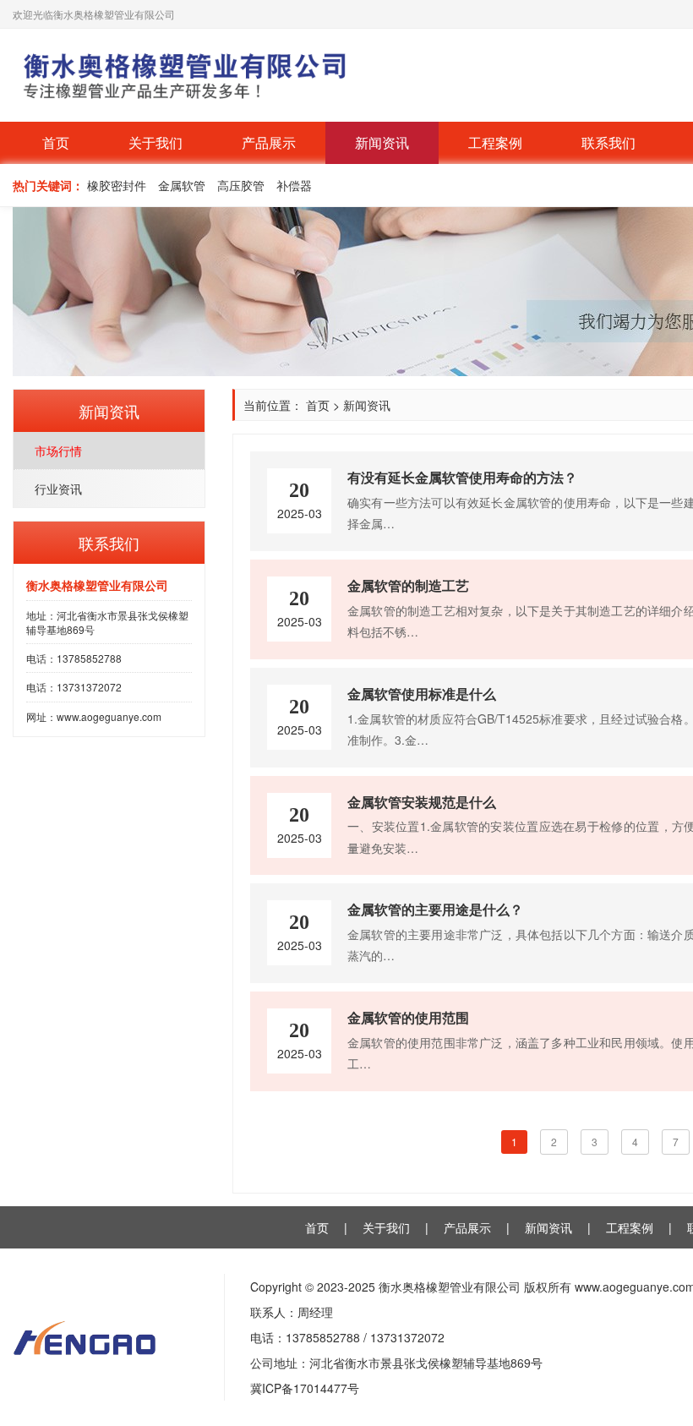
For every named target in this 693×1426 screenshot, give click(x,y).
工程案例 (495, 142)
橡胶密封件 (116, 185)
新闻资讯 (382, 142)
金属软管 (181, 185)
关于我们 (155, 142)
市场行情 (58, 450)
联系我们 (608, 142)
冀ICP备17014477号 (304, 1388)
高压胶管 (241, 185)
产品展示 (269, 142)
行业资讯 (58, 488)
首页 (55, 142)
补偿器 (294, 185)
